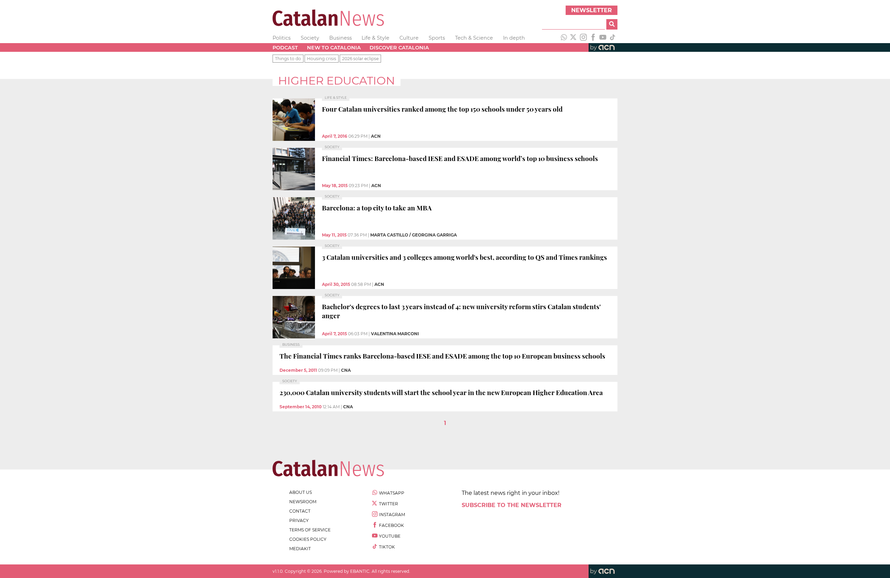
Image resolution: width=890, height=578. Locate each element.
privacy (299, 520)
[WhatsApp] (564, 38)
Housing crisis (321, 58)
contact (299, 511)
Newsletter (591, 10)
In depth (514, 38)
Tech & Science (474, 38)
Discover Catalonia (399, 48)
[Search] (611, 24)
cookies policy (307, 539)
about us (300, 492)
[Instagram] (583, 38)
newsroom (302, 501)
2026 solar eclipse (360, 58)
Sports (437, 38)
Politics (282, 38)
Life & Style (375, 38)
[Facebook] (593, 38)
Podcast (285, 48)
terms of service (310, 529)
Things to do (288, 58)
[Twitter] (573, 38)
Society (310, 38)
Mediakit (300, 548)
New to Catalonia (334, 48)
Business (340, 38)
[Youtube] (603, 38)
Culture (409, 38)
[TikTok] (612, 38)
